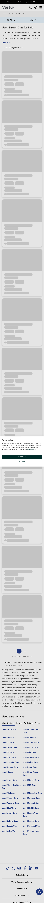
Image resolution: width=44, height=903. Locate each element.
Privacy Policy (31, 449)
